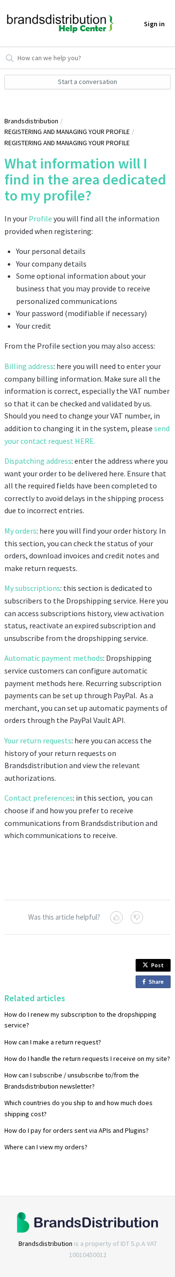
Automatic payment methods (53, 658)
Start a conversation (87, 81)
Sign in (154, 23)
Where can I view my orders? (46, 1147)
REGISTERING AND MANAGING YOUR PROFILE (67, 131)
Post (157, 965)
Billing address (28, 366)
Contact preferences (38, 798)
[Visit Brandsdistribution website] (87, 1222)
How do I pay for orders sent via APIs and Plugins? (76, 1130)
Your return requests (37, 740)
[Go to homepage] (37, 23)
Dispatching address (37, 461)
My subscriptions (32, 588)
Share (158, 983)
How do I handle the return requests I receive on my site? (87, 1058)
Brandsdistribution (31, 121)
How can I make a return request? (52, 1042)
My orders (20, 531)
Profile (40, 218)
